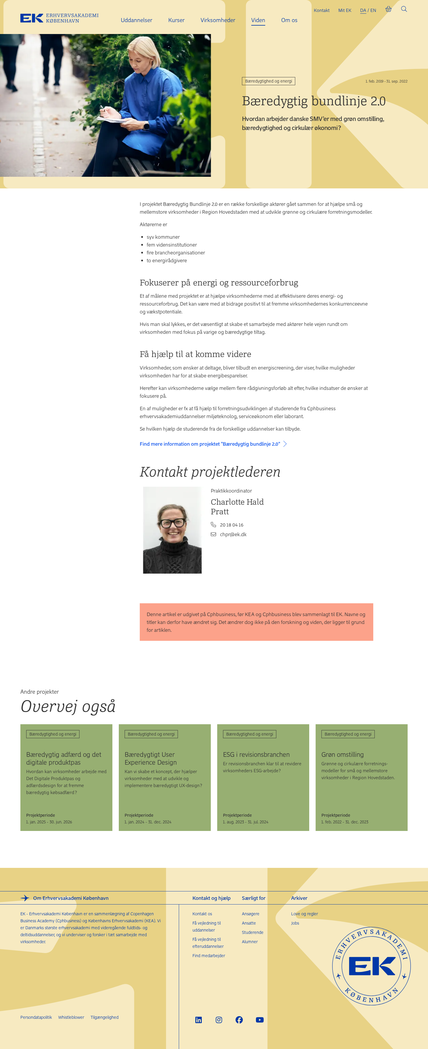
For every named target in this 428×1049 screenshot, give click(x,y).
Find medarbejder (208, 955)
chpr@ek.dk (233, 534)
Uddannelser (136, 20)
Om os (289, 20)
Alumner (250, 941)
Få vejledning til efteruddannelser (208, 942)
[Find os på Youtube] (260, 1020)
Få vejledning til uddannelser (206, 926)
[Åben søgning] (404, 10)
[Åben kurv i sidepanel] (388, 10)
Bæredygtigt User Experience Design (151, 758)
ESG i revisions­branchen (256, 754)
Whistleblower (71, 1017)
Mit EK (344, 10)
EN (373, 10)
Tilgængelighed (105, 1017)
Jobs (295, 923)
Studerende (252, 932)
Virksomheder (218, 20)
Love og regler (304, 913)
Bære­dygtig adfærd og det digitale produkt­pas (63, 758)
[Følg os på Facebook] (239, 1020)
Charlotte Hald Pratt (237, 506)
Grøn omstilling (342, 754)
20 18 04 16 (231, 524)
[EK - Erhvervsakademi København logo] (64, 17)
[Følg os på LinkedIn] (198, 1020)
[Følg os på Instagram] (219, 1020)
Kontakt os (202, 913)
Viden (258, 20)
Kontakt (322, 10)
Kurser (176, 20)
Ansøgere (250, 913)
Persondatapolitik (36, 1017)
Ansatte (249, 923)
